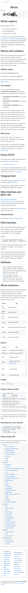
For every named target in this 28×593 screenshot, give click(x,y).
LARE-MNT (7, 561)
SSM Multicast (9, 480)
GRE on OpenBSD (10, 476)
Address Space (9, 450)
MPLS (7, 482)
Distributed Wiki (9, 524)
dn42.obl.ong (17, 570)
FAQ (6, 129)
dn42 (15, 554)
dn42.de (16, 560)
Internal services (10, 532)
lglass (4, 267)
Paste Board (8, 539)
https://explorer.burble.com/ (8, 201)
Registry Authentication (16, 218)
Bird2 (6, 484)
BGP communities (10, 452)
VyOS (6, 496)
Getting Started (9, 446)
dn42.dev (20, 554)
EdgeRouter (8, 492)
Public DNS (8, 516)
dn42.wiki (16, 566)
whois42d (5, 275)
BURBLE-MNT (7, 553)
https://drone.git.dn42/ (9, 164)
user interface (17, 171)
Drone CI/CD (10, 161)
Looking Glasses (9, 518)
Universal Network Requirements (14, 468)
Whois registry (9, 508)
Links (6, 460)
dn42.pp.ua (17, 568)
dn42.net (16, 574)
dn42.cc (19, 562)
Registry (7, 543)
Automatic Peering (10, 522)
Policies (7, 456)
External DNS (4, 150)
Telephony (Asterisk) (11, 502)
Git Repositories (9, 541)
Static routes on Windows (12, 494)
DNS (13, 141)
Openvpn (7, 466)
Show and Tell (9, 536)
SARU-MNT (7, 563)
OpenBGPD (8, 488)
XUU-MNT (6, 557)
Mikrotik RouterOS (10, 490)
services (3, 10)
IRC (6, 506)
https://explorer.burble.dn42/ (9, 199)
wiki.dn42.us (17, 558)
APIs (6, 533)
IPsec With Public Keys (11, 470)
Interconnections (10, 454)
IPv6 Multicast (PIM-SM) (12, 478)
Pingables (8, 520)
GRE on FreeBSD (10, 474)
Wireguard (8, 464)
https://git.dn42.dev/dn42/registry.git (11, 38)
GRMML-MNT (7, 555)
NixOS (7, 498)
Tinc (6, 472)
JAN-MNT (6, 559)
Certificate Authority (11, 526)
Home (4, 444)
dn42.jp (16, 572)
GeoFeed (7, 500)
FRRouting (8, 486)
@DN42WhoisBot (12, 182)
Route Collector (9, 528)
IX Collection (8, 514)
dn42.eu (16, 556)
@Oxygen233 (22, 180)
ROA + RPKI (8, 512)
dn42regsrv (19, 208)
